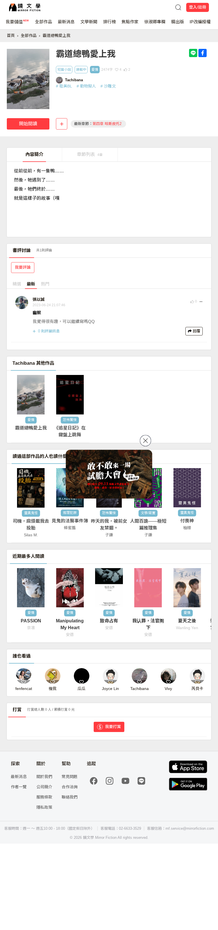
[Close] (145, 440)
